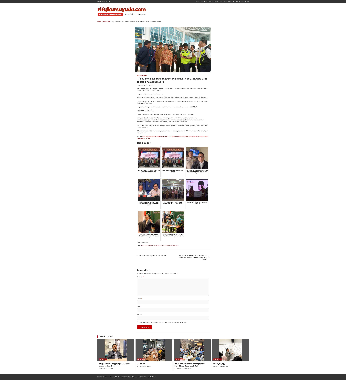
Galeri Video (227, 1)
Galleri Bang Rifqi (106, 337)
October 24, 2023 (103, 368)
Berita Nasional (209, 1)
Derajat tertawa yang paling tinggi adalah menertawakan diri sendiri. (115, 365)
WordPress (152, 377)
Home (197, 1)
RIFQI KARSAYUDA (113, 377)
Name (139, 298)
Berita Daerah (218, 1)
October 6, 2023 (141, 366)
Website (139, 314)
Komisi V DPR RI (160, 245)
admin (151, 85)
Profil (202, 1)
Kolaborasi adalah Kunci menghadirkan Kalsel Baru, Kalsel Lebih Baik (190, 365)
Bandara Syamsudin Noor (148, 245)
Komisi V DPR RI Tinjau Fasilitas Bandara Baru (153, 255)
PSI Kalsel (141, 364)
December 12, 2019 (142, 85)
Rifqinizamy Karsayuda (171, 245)
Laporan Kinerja (245, 1)
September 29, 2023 (181, 368)
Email (139, 306)
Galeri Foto (236, 1)
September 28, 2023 (219, 366)
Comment (140, 277)
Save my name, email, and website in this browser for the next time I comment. (163, 322)
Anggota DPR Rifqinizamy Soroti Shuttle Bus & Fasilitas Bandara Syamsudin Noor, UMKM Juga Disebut (193, 257)
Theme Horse (131, 377)
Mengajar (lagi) (219, 364)
